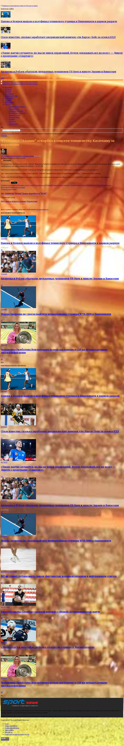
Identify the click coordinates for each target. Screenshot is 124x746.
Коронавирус (14, 109)
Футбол (8, 90)
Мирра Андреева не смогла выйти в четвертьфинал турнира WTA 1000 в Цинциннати (56, 314)
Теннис (8, 100)
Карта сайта (9, 730)
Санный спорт (14, 117)
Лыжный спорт (15, 115)
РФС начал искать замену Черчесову (19, 201)
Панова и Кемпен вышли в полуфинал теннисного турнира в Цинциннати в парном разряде (59, 21)
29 (2, 438)
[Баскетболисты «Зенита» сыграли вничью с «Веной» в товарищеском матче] (18, 605)
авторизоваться (42, 209)
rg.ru (12, 181)
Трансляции (13, 124)
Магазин (8, 87)
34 (2, 654)
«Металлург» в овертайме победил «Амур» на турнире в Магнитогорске (48, 647)
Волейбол (9, 98)
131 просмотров (7, 156)
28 (2, 359)
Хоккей (8, 92)
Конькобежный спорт (17, 113)
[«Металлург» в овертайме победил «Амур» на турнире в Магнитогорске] (18, 641)
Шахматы (12, 121)
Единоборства (11, 96)
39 (2, 583)
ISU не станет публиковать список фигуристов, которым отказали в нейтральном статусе (59, 576)
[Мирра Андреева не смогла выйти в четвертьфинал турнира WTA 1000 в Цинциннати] (18, 307)
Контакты (8, 732)
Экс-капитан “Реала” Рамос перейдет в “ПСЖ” (24, 193)
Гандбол (12, 119)
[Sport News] (19, 6)
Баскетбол (9, 94)
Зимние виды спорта (17, 107)
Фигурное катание (16, 111)
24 (2, 285)
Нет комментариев (26, 156)
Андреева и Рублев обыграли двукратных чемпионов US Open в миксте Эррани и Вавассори (58, 71)
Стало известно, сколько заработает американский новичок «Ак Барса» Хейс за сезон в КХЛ (58, 37)
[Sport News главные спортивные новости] (20, 707)
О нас (7, 724)
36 (2, 250)
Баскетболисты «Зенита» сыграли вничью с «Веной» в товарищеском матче (50, 611)
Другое (8, 104)
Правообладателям (12, 728)
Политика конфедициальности (17, 734)
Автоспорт (9, 102)
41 (2, 321)
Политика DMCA (11, 726)
